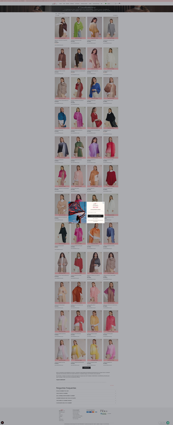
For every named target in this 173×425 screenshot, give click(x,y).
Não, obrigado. (95, 218)
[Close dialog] (103, 203)
